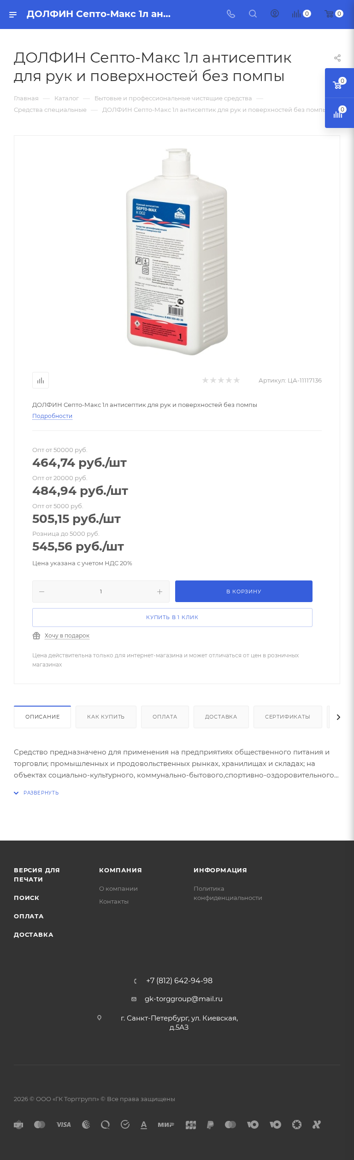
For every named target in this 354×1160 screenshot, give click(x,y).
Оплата (165, 716)
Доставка (221, 716)
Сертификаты (288, 716)
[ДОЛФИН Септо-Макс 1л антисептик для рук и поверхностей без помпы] (177, 251)
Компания (120, 870)
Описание (42, 716)
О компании (118, 888)
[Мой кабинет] (275, 14)
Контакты (114, 901)
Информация (221, 870)
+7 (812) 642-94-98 (179, 981)
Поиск (27, 897)
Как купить (106, 716)
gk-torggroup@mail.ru (184, 998)
